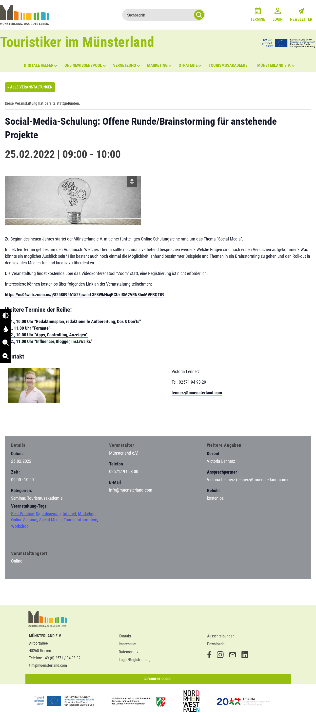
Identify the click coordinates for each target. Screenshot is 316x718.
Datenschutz (128, 652)
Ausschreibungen (221, 636)
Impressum (127, 644)
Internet (69, 513)
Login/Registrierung (135, 659)
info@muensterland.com (130, 490)
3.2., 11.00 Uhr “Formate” (27, 328)
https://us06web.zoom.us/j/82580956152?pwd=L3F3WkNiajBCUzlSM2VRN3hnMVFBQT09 (84, 294)
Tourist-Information (80, 519)
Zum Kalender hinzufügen (31, 423)
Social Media (50, 519)
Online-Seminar (24, 519)
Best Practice (22, 513)
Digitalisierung (48, 513)
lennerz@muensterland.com (197, 392)
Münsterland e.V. (123, 453)
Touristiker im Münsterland (77, 42)
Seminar (18, 498)
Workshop (20, 526)
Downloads (215, 644)
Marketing (87, 513)
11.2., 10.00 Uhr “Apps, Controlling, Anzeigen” (46, 334)
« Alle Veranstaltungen (30, 87)
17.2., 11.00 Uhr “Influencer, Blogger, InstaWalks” (49, 341)
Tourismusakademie (44, 498)
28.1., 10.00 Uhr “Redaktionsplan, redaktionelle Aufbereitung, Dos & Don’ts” (73, 321)
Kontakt (125, 636)
